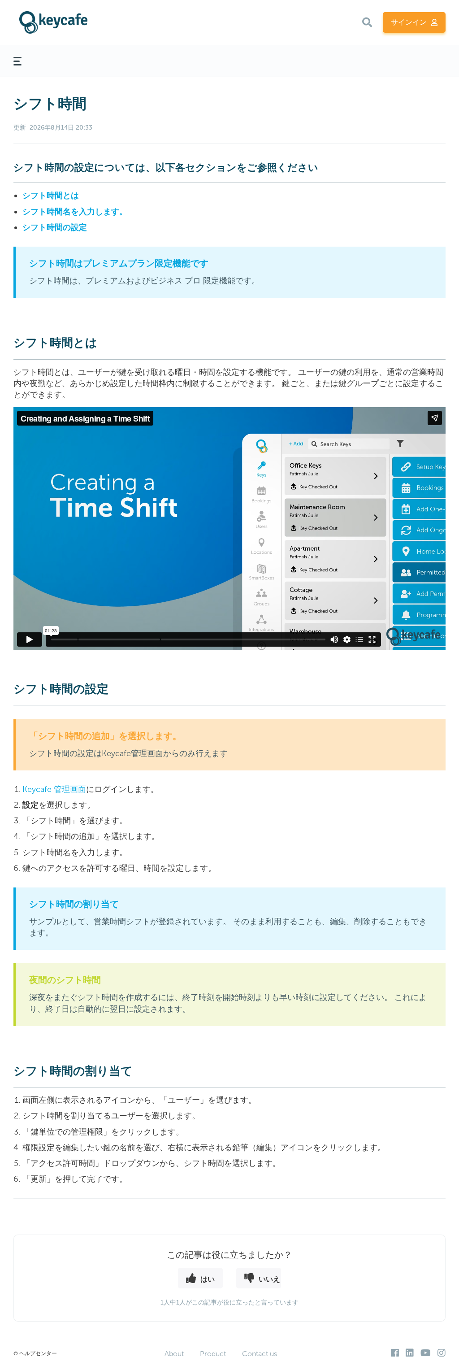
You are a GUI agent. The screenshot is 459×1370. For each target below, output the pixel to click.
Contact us (259, 1353)
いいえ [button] (269, 1278)
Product (213, 1353)
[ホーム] (86, 22)
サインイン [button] (409, 22)
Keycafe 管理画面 (54, 789)
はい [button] (207, 1278)
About (174, 1353)
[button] (367, 22)
